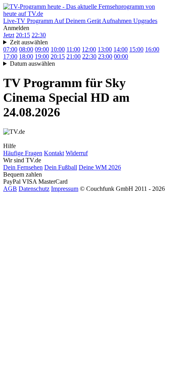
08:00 (26, 49)
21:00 (73, 56)
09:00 (42, 49)
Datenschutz (34, 188)
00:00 (121, 56)
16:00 (152, 49)
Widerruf (77, 153)
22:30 (39, 35)
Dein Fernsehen (23, 167)
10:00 (58, 49)
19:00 (42, 56)
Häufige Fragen (22, 153)
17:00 (10, 56)
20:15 (23, 35)
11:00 (73, 49)
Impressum (64, 188)
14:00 (120, 49)
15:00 (136, 49)
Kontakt (54, 153)
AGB (10, 188)
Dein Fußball (60, 167)
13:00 (105, 49)
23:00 (105, 56)
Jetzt (8, 35)
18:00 (26, 56)
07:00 (10, 49)
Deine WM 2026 (100, 167)
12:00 (89, 49)
